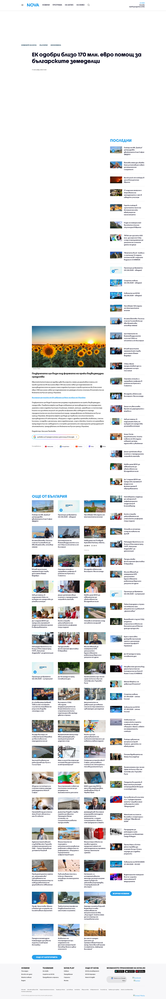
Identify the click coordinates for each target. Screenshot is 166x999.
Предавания (68, 974)
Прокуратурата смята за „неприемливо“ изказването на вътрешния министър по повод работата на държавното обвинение (42, 879)
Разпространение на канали (47, 989)
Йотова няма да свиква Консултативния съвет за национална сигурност (134, 166)
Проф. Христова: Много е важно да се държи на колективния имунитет (42, 908)
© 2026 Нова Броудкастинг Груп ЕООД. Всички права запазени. (37, 995)
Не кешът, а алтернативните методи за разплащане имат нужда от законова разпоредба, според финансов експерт (94, 880)
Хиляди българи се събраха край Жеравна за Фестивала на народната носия (42, 738)
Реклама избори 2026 (32, 989)
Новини (46, 5)
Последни (24, 971)
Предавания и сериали (51, 977)
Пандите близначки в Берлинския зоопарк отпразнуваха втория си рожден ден (133, 785)
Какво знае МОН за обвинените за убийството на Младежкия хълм (92, 598)
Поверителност (94, 989)
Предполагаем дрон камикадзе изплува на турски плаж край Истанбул (41, 941)
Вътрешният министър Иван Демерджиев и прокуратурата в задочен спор (68, 738)
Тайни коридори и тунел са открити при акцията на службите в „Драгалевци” (134, 607)
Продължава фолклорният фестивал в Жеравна (68, 649)
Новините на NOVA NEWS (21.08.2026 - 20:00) (134, 863)
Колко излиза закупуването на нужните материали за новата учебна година (94, 738)
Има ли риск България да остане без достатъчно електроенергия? (68, 762)
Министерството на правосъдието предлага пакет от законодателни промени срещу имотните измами (94, 847)
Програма (57, 5)
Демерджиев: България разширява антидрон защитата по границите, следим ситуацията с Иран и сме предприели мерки (94, 817)
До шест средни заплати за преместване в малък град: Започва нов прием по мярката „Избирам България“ (94, 943)
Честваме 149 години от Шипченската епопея (94, 516)
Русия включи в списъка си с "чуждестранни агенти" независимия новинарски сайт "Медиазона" (134, 801)
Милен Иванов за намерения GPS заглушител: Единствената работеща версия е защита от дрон (92, 652)
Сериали (67, 977)
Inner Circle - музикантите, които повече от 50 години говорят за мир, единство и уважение (133, 438)
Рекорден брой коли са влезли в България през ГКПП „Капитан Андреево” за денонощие (42, 650)
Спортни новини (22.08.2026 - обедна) (133, 282)
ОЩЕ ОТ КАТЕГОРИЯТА (46, 957)
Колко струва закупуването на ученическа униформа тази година (67, 624)
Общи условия (85, 989)
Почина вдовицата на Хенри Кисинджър (133, 755)
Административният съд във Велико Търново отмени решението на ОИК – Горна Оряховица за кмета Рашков (42, 846)
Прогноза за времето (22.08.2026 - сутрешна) (42, 678)
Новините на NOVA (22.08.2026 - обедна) (133, 294)
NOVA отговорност (92, 971)
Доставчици (70, 989)
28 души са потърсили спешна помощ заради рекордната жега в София (41, 789)
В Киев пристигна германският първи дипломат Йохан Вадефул (40, 572)
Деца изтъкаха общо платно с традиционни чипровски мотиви (68, 597)
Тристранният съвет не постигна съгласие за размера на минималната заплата (68, 789)
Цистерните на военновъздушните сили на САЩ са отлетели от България (68, 544)
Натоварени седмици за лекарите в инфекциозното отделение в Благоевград (133, 501)
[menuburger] (22, 5)
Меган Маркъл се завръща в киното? (132, 683)
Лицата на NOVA (48, 974)
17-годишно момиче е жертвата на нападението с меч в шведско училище (133, 193)
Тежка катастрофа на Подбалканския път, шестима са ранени (68, 908)
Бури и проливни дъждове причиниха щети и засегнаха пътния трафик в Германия (132, 641)
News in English (90, 977)
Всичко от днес (26, 974)
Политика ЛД (103, 989)
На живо (80, 5)
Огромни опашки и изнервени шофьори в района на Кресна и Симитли (67, 572)
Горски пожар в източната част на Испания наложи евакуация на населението (132, 209)
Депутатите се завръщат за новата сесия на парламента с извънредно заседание (94, 705)
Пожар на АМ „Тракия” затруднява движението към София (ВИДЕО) (42, 518)
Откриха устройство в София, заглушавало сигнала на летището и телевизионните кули (94, 763)
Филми (66, 980)
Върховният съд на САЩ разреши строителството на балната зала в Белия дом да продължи (134, 623)
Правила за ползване (114, 989)
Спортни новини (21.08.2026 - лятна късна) (132, 696)
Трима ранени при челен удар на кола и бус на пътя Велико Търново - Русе (94, 680)
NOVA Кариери (90, 974)
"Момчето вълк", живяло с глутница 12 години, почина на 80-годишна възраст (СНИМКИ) (134, 256)
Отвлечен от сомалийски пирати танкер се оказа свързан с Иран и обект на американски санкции (134, 725)
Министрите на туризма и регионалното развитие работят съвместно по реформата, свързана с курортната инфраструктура (68, 848)
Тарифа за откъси (60, 989)
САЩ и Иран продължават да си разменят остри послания (132, 367)
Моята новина (26, 977)
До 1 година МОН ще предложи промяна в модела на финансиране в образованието (42, 624)
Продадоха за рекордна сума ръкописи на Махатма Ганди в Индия (133, 833)
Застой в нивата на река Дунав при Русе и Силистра (41, 762)
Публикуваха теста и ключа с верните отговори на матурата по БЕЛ (68, 877)
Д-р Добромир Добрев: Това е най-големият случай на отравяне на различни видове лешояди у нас (41, 706)
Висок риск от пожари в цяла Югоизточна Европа (134, 180)
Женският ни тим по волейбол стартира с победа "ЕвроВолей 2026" (133, 818)
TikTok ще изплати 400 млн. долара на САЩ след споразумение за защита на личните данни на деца (133, 240)
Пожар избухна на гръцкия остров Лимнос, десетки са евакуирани (132, 742)
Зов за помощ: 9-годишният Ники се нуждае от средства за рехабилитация (42, 598)
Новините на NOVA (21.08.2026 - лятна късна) (132, 709)
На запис (69, 5)
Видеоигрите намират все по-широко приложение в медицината (134, 878)
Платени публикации (26, 991)
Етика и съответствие (127, 989)
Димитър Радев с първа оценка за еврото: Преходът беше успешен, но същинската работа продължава (68, 817)
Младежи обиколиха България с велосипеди (94, 570)
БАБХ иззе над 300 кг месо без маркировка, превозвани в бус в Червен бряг (93, 789)
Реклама (23, 989)
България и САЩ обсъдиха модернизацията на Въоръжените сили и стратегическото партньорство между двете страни (67, 708)
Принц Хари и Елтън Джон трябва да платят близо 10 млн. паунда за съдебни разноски (133, 849)
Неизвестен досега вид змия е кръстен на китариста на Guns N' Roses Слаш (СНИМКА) (134, 670)
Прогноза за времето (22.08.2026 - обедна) (67, 516)
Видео (23, 980)
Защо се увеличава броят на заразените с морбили (134, 408)
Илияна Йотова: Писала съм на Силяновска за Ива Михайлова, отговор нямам (42, 544)
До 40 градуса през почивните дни (66, 678)
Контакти (77, 989)
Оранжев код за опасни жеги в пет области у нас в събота (42, 814)
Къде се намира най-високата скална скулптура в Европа (133, 225)
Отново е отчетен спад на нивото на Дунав (94, 622)
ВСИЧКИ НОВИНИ (121, 893)
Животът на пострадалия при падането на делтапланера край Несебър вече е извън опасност (67, 943)
